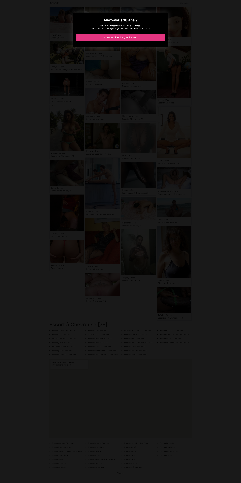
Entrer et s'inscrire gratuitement (120, 37)
